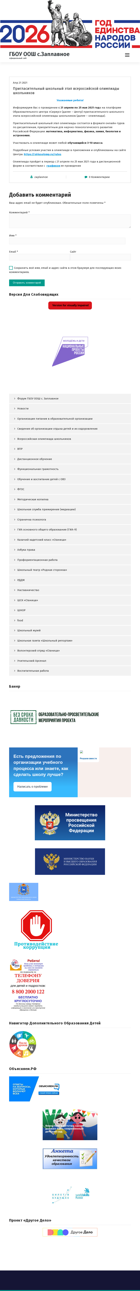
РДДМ (21, 580)
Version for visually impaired (70, 305)
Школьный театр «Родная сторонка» (42, 570)
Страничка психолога (31, 519)
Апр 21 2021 (20, 82)
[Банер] (70, 716)
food (20, 620)
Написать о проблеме (32, 786)
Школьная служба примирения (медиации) (46, 509)
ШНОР (21, 610)
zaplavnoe (41, 177)
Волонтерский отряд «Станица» (38, 650)
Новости (23, 408)
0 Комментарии (99, 177)
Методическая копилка (32, 499)
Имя (13, 235)
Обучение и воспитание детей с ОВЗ (41, 479)
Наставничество (28, 590)
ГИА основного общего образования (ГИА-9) (47, 529)
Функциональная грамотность (38, 469)
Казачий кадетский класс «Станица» (41, 539)
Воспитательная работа (33, 670)
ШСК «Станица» (27, 600)
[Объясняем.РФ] (70, 1088)
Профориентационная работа (37, 560)
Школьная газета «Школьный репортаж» (44, 640)
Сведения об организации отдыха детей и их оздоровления (57, 428)
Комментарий (19, 212)
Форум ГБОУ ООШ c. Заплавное (38, 398)
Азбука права (26, 549)
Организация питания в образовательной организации (55, 418)
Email (13, 251)
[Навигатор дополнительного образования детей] (70, 1044)
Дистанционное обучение (34, 459)
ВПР (20, 449)
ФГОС (20, 489)
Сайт (73, 251)
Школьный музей (29, 630)
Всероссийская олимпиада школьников (44, 439)
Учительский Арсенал (31, 660)
